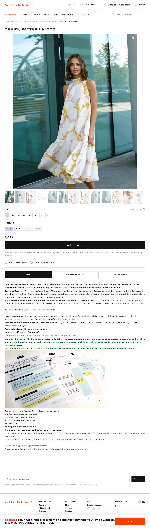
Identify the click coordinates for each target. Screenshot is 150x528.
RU (143, 502)
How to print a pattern (44, 262)
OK (130, 521)
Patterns (10, 14)
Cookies (11, 520)
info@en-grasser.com (95, 505)
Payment (42, 511)
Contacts (83, 14)
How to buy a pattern (18, 262)
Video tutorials (30, 14)
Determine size (135, 210)
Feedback (67, 14)
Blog (47, 14)
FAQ (56, 14)
